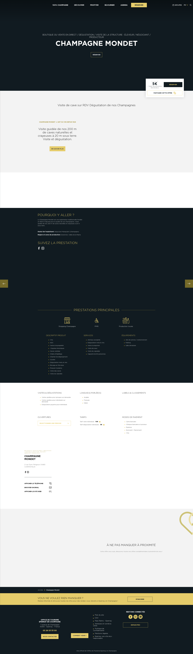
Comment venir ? (80, 635)
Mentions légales (101, 633)
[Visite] (100, 422)
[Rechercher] (190, 5)
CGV (96, 618)
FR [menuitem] (185, 5)
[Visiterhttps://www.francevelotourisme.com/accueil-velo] (98, 643)
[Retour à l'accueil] (49, 614)
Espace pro (135, 625)
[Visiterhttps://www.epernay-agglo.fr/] (98, 645)
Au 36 (75, 574)
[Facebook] (130, 617)
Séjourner (109, 5)
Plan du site (99, 615)
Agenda (124, 5)
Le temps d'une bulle (30, 574)
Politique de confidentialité (98, 629)
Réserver (139, 5)
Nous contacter (50, 636)
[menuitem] (185, 5)
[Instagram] (135, 617)
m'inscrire (140, 599)
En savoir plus (57, 149)
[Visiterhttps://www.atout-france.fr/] (94, 645)
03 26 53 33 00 (50, 630)
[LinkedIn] (141, 617)
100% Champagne (60, 5)
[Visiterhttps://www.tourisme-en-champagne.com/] (97, 645)
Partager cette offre (163, 93)
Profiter (94, 5)
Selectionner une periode (50, 423)
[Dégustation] (104, 425)
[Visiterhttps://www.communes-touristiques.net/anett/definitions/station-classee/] (97, 643)
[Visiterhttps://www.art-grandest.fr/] (95, 645)
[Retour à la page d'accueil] (14, 5)
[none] (186, 5)
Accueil (40, 590)
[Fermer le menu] (190, 13)
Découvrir (79, 5)
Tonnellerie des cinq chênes (75, 542)
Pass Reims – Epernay (103, 621)
